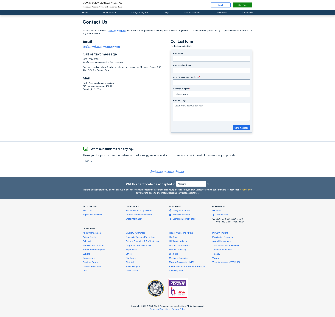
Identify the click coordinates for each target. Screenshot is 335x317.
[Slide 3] (175, 166)
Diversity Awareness (135, 233)
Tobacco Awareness (222, 249)
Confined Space (90, 262)
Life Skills (173, 253)
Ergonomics (131, 249)
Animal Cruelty (89, 237)
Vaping (215, 258)
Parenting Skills (176, 270)
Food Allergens (133, 266)
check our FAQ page (116, 30)
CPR (85, 270)
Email (218, 210)
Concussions (89, 258)
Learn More (109, 12)
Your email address (182, 65)
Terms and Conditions (160, 309)
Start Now (242, 5)
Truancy (216, 253)
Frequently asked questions (139, 210)
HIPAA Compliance (178, 241)
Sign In (220, 5)
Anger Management (92, 233)
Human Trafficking (177, 249)
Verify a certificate (181, 210)
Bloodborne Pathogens (94, 249)
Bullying (86, 253)
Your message (180, 100)
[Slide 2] (170, 166)
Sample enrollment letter (184, 218)
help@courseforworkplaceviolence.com (101, 46)
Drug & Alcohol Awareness (138, 245)
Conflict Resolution (92, 266)
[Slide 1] (165, 166)
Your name (178, 53)
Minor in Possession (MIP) (181, 262)
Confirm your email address (186, 77)
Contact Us (247, 12)
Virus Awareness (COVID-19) (226, 262)
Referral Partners (192, 12)
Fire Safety (131, 258)
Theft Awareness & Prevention (226, 245)
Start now (87, 210)
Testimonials (221, 12)
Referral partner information (139, 214)
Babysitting (88, 241)
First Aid (130, 262)
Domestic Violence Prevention (140, 237)
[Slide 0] (160, 166)
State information (134, 218)
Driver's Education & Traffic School (142, 241)
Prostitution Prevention (223, 237)
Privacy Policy (178, 309)
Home (85, 12)
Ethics (129, 253)
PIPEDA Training (220, 233)
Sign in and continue (92, 214)
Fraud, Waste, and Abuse (181, 233)
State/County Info (140, 12)
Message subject (181, 89)
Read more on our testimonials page (168, 171)
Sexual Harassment (221, 241)
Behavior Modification (93, 245)
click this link (245, 189)
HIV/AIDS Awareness (179, 245)
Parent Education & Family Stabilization (187, 266)
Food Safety (132, 270)
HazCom (173, 237)
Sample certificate (181, 214)
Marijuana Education (178, 258)
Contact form (222, 214)
